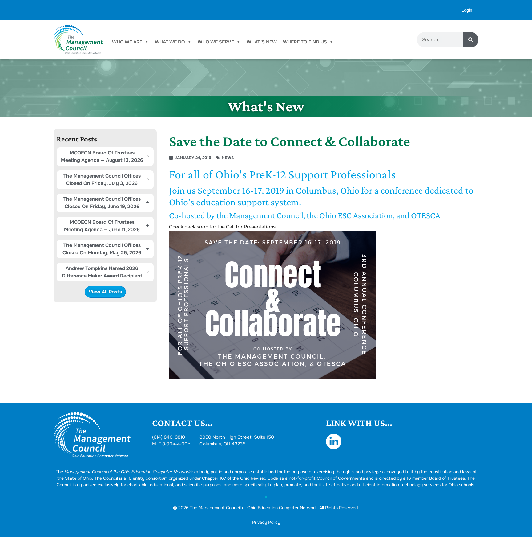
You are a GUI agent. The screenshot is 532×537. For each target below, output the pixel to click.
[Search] (470, 39)
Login (466, 10)
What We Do (170, 42)
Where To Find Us (305, 42)
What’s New (262, 42)
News (228, 157)
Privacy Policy (266, 522)
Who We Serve (216, 42)
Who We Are (127, 42)
